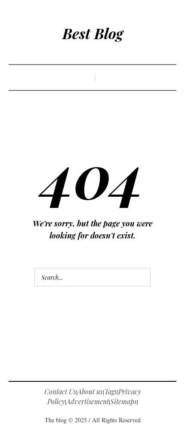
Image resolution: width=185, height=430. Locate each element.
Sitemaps (123, 401)
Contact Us (60, 391)
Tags (110, 391)
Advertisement (87, 401)
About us (90, 391)
